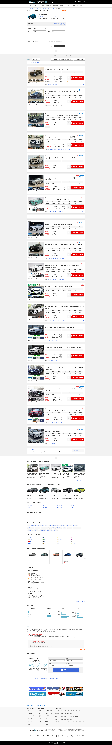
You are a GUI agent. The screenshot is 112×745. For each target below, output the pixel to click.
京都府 (68, 716)
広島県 (71, 718)
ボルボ (47, 724)
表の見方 (30, 626)
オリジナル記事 (74, 5)
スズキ (40, 721)
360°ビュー (36, 5)
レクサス (40, 712)
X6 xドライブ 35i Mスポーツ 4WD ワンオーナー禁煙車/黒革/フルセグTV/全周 (63, 347)
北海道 (62, 710)
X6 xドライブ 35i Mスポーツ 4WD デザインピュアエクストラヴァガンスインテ (63, 410)
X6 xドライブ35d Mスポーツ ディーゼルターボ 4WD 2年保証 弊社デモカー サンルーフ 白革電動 (64, 178)
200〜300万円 (59, 505)
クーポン (79, 84)
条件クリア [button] (51, 46)
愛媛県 (68, 719)
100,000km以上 (69, 517)
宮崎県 (76, 721)
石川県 (71, 713)
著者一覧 (57, 736)
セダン (29, 710)
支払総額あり (30, 530)
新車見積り (55, 5)
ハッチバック (30, 713)
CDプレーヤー (37, 527)
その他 (29, 724)
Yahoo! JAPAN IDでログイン (39, 55)
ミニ (46, 716)
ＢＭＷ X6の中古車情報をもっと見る (79, 480)
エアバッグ (69, 527)
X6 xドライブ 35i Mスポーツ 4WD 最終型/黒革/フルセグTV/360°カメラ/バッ (62, 327)
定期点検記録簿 (33, 525)
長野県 (65, 713)
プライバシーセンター (72, 735)
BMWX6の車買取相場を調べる (34, 678)
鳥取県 (62, 718)
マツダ (40, 718)
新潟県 (62, 713)
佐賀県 (65, 721)
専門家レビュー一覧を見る (80, 601)
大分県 (73, 721)
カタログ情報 (53, 16)
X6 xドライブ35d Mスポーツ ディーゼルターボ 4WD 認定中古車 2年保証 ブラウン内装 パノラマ (64, 307)
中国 (56, 718)
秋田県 (73, 710)
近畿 (56, 716)
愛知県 (62, 715)
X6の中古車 (52, 8)
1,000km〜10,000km (32, 517)
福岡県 (62, 721)
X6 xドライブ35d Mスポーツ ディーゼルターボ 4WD (57, 69)
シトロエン (47, 721)
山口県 (73, 718)
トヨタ (40, 710)
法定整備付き (59, 527)
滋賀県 (71, 716)
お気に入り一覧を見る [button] (80, 59)
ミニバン (29, 712)
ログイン (75, 1)
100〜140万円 (45, 505)
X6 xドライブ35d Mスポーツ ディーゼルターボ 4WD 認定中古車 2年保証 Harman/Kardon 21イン (62, 266)
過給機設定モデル (30, 527)
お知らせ (59, 735)
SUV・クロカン (30, 718)
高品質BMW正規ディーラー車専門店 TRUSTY (54, 340)
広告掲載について (68, 736)
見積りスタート (67, 669)
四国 (56, 719)
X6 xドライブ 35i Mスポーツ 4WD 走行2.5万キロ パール (58, 286)
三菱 (39, 716)
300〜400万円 (59, 507)
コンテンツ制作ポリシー (51, 736)
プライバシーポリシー (64, 735)
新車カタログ (33, 705)
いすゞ (40, 724)
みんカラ (43, 736)
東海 (56, 715)
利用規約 (78, 735)
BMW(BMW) (37, 705)
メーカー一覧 (36, 8)
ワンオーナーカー (41, 525)
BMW (47, 712)
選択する (54, 37)
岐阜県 (65, 715)
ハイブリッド (30, 716)
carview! (28, 8)
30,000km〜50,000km (51, 517)
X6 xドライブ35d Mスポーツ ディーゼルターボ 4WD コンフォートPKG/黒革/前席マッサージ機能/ (64, 368)
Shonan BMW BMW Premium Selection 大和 (55, 258)
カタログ (42, 5)
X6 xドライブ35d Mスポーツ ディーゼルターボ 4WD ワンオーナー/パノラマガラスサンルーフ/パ (64, 389)
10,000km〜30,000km (51, 516)
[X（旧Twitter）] (40, 730)
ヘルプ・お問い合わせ (50, 738)
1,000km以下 (30, 516)
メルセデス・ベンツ (49, 710)
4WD (28, 525)
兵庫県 (65, 716)
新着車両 (55, 530)
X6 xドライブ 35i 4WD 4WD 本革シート (54, 431)
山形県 (76, 710)
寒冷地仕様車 (75, 525)
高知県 (71, 719)
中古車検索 (48, 5)
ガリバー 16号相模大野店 (51, 443)
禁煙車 (54, 527)
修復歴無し (63, 525)
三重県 (71, 715)
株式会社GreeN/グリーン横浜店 (52, 298)
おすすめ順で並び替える (35, 62)
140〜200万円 (45, 507)
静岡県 (68, 715)
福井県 (73, 713)
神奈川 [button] (53, 31)
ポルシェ (47, 718)
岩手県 (68, 710)
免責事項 (82, 735)
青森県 (65, 710)
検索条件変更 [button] (54, 59)
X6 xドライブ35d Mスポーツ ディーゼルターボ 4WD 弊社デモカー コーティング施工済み (64, 92)
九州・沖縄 (57, 721)
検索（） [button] (59, 46)
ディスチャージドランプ (77, 527)
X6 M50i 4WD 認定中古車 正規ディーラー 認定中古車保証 (58, 224)
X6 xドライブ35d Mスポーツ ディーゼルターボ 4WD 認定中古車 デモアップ (63, 137)
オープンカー (30, 721)
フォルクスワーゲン (49, 713)
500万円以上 (73, 507)
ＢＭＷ (30, 449)
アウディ (47, 715)
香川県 (65, 719)
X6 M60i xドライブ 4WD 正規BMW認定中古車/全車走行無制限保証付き (61, 115)
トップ (29, 5)
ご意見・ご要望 (79, 736)
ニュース (67, 5)
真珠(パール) (32, 539)
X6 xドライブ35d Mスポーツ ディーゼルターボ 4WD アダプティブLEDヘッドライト (64, 245)
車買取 (61, 5)
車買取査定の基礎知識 (45, 678)
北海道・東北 (57, 710)
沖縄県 (83, 721)
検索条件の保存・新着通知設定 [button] (66, 59)
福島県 (79, 710)
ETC (50, 527)
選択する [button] (35, 31)
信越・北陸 (57, 713)
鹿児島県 (79, 721)
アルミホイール (68, 525)
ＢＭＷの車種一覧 (42, 8)
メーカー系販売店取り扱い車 (54, 525)
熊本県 (71, 721)
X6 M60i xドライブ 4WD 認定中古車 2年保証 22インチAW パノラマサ (61, 199)
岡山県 (68, 718)
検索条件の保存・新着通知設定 (59, 23)
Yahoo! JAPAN (82, 1)
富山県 (68, 713)
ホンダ (40, 715)
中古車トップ (32, 8)
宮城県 (71, 710)
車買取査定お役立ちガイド (54, 678)
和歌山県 (76, 716)
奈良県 (73, 716)
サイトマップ (62, 736)
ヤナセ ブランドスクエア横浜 (52, 84)
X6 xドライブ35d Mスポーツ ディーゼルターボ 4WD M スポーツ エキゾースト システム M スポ (64, 157)
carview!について (50, 735)
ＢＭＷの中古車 (47, 8)
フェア (83, 84)
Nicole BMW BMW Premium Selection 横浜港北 (56, 211)
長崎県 (68, 721)
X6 (33, 449)
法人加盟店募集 (73, 736)
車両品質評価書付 (43, 530)
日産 (39, 713)
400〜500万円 (73, 505)
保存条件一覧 (62, 24)
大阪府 (62, 716)
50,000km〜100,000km (70, 516)
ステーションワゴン (31, 715)
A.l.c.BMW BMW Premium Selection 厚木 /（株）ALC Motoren (58, 108)
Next (85, 557)
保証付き (64, 527)
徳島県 (62, 719)
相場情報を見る (77, 450)
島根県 (65, 718)
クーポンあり (36, 530)
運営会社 (55, 735)
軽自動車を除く (49, 530)
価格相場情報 (40, 16)
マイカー (82, 5)
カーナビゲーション (45, 527)
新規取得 (78, 1)
